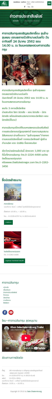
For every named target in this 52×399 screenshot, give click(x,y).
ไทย (29, 7)
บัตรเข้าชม (6, 297)
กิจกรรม (6, 295)
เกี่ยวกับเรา (6, 290)
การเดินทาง (8, 222)
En (32, 7)
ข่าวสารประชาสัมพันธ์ (10, 292)
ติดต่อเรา (6, 303)
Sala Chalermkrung (34, 391)
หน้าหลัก (16, 21)
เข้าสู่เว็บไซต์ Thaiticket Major (14, 261)
